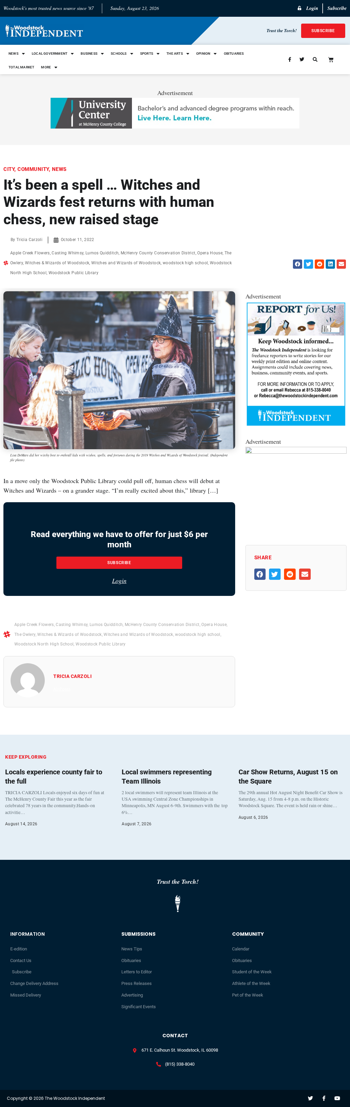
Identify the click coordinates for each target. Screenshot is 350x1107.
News (13, 53)
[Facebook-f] (323, 1098)
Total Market (21, 67)
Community (33, 169)
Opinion (203, 53)
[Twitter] (310, 1098)
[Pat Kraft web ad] (296, 451)
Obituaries (234, 53)
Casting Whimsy (67, 253)
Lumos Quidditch (102, 253)
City (8, 169)
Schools (118, 53)
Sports (146, 53)
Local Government (49, 53)
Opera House (210, 253)
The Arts (174, 53)
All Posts (61, 689)
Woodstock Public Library (73, 272)
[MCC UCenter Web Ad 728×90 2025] (175, 126)
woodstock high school (185, 263)
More (46, 67)
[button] (297, 264)
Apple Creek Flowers (30, 253)
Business (89, 53)
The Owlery (25, 634)
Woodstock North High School (43, 644)
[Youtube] (337, 1098)
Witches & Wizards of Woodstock (57, 263)
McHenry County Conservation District (158, 253)
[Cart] (331, 59)
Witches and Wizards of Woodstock (126, 263)
